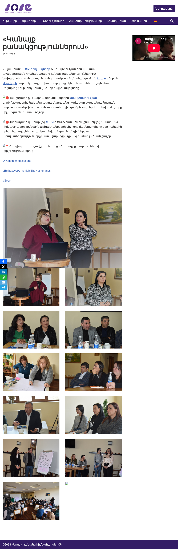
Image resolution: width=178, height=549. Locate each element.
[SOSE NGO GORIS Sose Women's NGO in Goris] (18, 8)
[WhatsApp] (3, 277)
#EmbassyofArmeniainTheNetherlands (27, 170)
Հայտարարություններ (85, 20)
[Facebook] (3, 261)
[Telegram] (3, 287)
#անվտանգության (83, 97)
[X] (3, 266)
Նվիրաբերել (164, 8)
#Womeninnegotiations (17, 160)
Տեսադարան (116, 20)
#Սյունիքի (10, 83)
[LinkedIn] (3, 271)
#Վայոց (102, 78)
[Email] (3, 282)
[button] (37, 21)
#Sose (7, 180)
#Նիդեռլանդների (37, 69)
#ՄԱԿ (50, 122)
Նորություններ (53, 20)
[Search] (172, 21)
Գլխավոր (10, 20)
